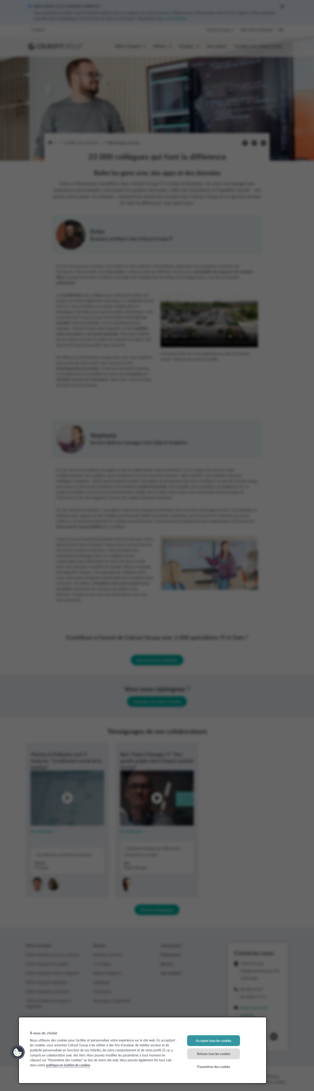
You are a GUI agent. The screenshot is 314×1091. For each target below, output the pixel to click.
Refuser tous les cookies (213, 1053)
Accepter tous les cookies (213, 1040)
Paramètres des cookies (213, 1066)
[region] (142, 1050)
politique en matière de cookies (68, 1065)
